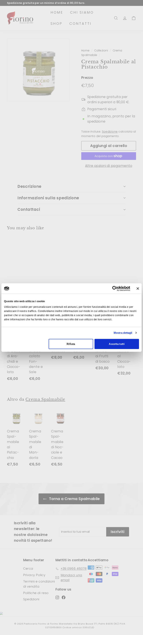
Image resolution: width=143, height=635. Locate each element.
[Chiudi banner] (138, 288)
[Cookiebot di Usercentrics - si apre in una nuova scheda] (115, 288)
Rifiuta (71, 343)
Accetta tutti (117, 343)
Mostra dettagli (123, 332)
